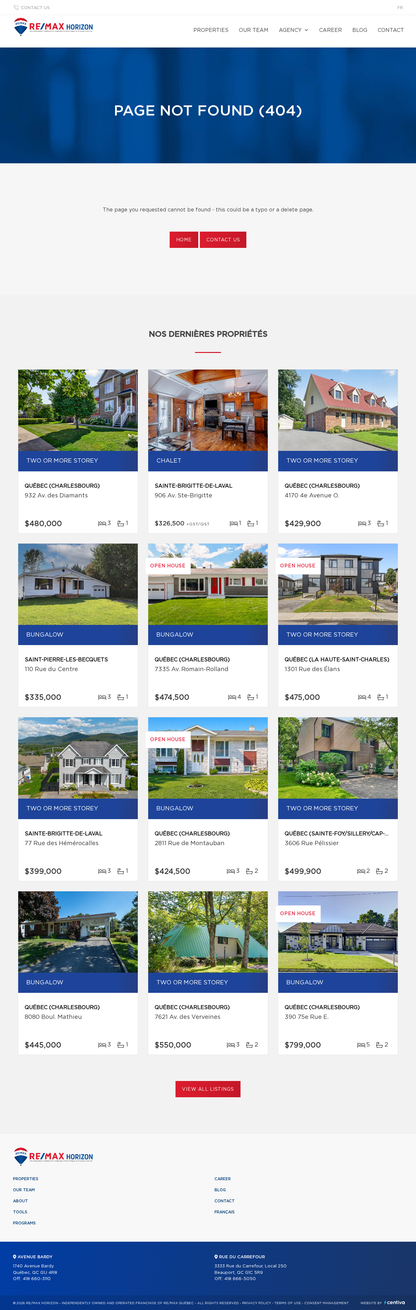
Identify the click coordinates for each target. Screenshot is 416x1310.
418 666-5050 (240, 1279)
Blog (359, 30)
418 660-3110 (37, 1279)
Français (224, 1212)
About (20, 1201)
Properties (210, 30)
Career (330, 30)
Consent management (326, 1303)
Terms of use (287, 1303)
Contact (391, 30)
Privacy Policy (256, 1303)
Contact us (35, 8)
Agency (290, 30)
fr (400, 8)
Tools (20, 1212)
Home (184, 240)
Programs (24, 1223)
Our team (253, 30)
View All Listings (208, 1089)
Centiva (394, 1302)
